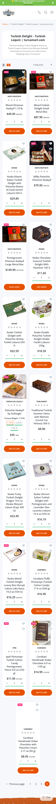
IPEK (14, 648)
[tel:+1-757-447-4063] (39, 12)
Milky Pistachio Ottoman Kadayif (41, 178)
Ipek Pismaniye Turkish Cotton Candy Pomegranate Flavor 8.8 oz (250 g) (14, 665)
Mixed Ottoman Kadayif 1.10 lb (14, 106)
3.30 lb (14, 428)
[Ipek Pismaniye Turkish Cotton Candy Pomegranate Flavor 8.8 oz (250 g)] (14, 633)
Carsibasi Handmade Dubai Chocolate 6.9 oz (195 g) (41, 661)
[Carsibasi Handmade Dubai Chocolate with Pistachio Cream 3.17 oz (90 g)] (28, 714)
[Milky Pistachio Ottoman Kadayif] (42, 153)
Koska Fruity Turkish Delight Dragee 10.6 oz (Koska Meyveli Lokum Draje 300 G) (14, 502)
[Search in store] (45, 12)
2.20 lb (18, 422)
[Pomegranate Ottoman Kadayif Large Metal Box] (14, 234)
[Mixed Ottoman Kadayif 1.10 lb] (14, 81)
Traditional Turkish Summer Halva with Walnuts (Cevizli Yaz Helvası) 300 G (41, 417)
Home (5, 24)
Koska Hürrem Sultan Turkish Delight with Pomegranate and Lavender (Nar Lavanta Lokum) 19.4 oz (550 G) (42, 503)
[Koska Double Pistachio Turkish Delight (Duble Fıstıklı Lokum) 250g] (42, 308)
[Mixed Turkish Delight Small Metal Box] (42, 81)
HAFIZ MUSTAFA (14, 96)
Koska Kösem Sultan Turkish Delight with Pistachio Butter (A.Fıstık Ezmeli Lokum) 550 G (14, 185)
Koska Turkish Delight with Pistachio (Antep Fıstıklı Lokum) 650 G (14, 339)
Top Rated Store (28, 4)
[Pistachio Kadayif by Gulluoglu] (14, 386)
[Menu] (52, 12)
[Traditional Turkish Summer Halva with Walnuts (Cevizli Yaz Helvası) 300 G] (42, 386)
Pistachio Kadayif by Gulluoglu (14, 412)
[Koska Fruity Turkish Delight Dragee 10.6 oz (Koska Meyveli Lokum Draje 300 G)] (14, 470)
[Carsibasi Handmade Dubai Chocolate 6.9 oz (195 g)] (42, 633)
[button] (3, 3)
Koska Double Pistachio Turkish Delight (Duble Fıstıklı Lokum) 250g (41, 339)
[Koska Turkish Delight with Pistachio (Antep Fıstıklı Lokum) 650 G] (14, 308)
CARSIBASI (41, 570)
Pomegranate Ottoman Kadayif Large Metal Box (14, 261)
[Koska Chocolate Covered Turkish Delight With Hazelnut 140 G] (42, 234)
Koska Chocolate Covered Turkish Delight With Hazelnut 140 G (42, 262)
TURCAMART (41, 401)
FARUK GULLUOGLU (14, 401)
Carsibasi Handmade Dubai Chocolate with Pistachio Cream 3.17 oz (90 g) (28, 744)
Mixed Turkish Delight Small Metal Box (41, 108)
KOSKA (14, 168)
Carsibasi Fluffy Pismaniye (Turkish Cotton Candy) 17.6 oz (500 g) (41, 583)
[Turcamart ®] (8, 12)
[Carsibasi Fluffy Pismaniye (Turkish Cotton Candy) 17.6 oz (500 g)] (42, 555)
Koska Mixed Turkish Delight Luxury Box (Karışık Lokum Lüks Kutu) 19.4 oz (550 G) (14, 585)
